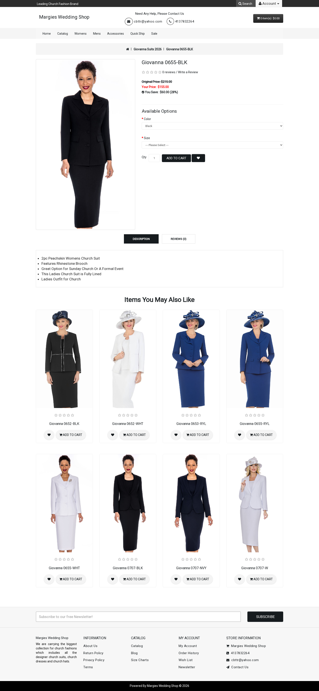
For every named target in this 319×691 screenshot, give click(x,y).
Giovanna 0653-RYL (191, 424)
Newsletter (187, 667)
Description (141, 239)
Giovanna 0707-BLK (128, 568)
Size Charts (140, 660)
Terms (88, 667)
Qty (144, 157)
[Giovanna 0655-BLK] (85, 144)
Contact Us (238, 667)
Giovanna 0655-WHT (64, 568)
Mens (97, 33)
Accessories (115, 33)
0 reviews (168, 72)
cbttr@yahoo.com (148, 21)
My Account (188, 646)
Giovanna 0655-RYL (255, 424)
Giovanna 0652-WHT (127, 424)
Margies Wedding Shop (64, 17)
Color (147, 119)
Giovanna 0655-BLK (179, 49)
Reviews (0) (178, 239)
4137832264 (184, 21)
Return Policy (93, 653)
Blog (134, 653)
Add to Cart (176, 158)
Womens (80, 33)
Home (47, 33)
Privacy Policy (93, 660)
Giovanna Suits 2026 (148, 49)
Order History (189, 653)
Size (147, 138)
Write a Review (188, 72)
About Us (90, 646)
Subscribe (265, 617)
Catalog (62, 33)
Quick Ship (137, 33)
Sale (154, 33)
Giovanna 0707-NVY (191, 568)
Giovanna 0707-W (254, 568)
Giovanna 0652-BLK (64, 424)
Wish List (186, 660)
